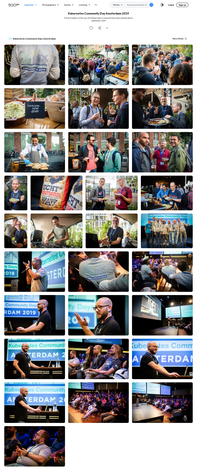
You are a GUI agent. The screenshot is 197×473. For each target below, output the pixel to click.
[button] (151, 5)
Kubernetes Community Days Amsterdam (34, 38)
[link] (34, 65)
